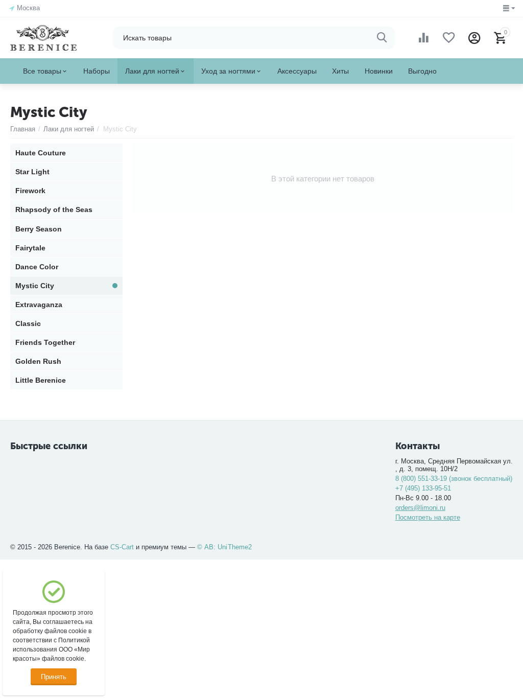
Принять (53, 677)
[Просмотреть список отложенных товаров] (449, 38)
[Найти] (382, 38)
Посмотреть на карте (427, 517)
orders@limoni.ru (420, 507)
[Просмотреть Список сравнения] (423, 38)
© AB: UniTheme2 (224, 547)
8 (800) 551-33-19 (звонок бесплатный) (453, 478)
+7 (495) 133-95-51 (423, 488)
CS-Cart (122, 547)
